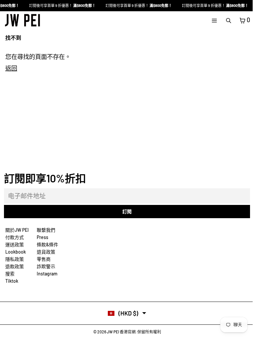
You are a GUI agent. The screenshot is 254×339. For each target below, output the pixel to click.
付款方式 (14, 237)
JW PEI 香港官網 (121, 331)
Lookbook (15, 252)
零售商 (44, 259)
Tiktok (11, 281)
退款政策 (14, 266)
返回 (11, 68)
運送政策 (14, 244)
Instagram (47, 273)
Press (42, 237)
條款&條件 (47, 244)
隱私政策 (14, 259)
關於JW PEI (17, 230)
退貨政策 (46, 252)
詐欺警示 (46, 266)
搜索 (10, 273)
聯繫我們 (46, 230)
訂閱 (127, 211)
